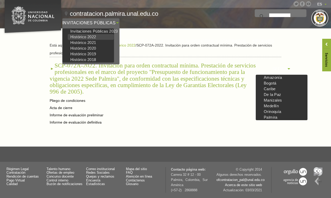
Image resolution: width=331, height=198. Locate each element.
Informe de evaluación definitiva (76, 122)
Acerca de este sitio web (243, 185)
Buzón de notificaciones (64, 184)
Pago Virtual (15, 180)
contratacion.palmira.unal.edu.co (114, 13)
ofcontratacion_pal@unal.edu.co (240, 180)
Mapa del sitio (136, 169)
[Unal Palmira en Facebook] (302, 3)
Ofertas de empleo (60, 172)
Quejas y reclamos (100, 176)
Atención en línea (139, 176)
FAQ (129, 172)
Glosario (132, 184)
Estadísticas (95, 184)
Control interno (57, 180)
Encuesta (93, 180)
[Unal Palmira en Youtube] (308, 3)
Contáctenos (135, 180)
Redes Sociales (98, 172)
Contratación (15, 172)
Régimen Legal (17, 169)
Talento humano (58, 169)
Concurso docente (60, 176)
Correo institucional (100, 169)
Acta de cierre (61, 108)
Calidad (12, 184)
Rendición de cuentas (22, 176)
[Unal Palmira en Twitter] (296, 3)
